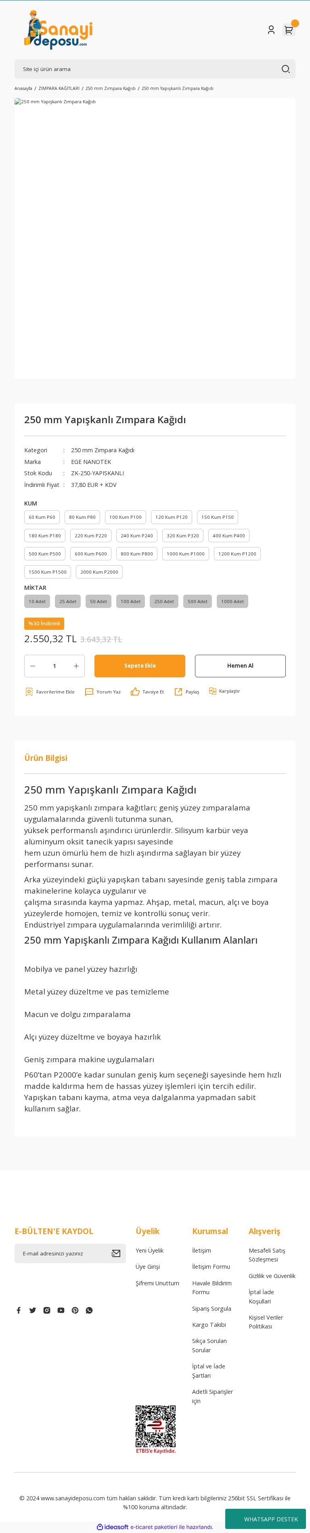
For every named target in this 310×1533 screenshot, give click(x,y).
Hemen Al (240, 665)
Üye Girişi (148, 1266)
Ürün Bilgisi (45, 757)
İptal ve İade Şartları (208, 1370)
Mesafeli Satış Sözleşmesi (267, 1255)
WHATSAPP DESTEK (271, 1519)
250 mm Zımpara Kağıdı (102, 450)
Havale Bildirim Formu (212, 1287)
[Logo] (58, 30)
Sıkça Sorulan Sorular (209, 1345)
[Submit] (118, 1253)
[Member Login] (271, 29)
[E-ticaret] (154, 1527)
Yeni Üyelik (149, 1250)
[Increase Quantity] (76, 666)
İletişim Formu (211, 1266)
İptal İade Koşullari (261, 1296)
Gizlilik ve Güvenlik (272, 1276)
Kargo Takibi (209, 1324)
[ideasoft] (112, 1527)
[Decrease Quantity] (33, 666)
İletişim (201, 1250)
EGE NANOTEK (91, 462)
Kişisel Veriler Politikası (266, 1322)
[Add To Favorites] (49, 692)
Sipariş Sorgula (211, 1308)
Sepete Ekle (140, 665)
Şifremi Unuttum (157, 1283)
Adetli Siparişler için (212, 1396)
